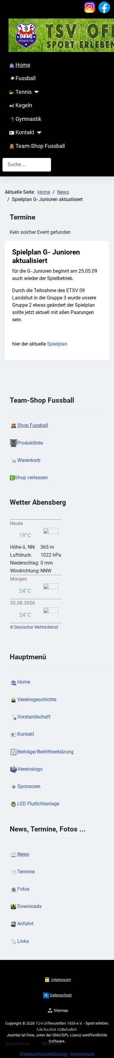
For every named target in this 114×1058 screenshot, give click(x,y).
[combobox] (26, 165)
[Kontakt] (38, 132)
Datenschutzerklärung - (45, 1054)
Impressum (83, 1054)
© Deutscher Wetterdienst (34, 627)
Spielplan (57, 344)
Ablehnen (52, 1043)
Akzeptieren (17, 1043)
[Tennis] (35, 92)
